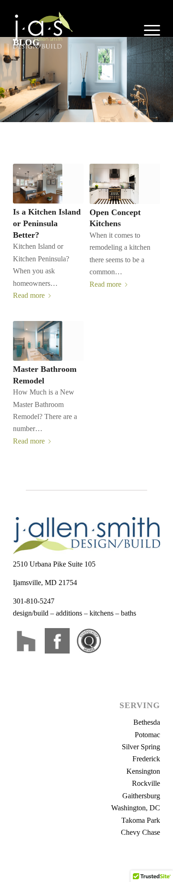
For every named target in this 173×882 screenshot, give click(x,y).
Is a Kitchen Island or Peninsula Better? (47, 223)
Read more (29, 295)
